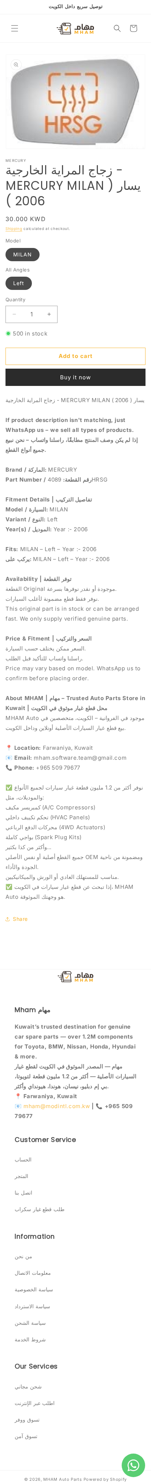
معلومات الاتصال (33, 1273)
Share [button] (20, 919)
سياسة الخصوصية (34, 1289)
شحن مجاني (28, 1386)
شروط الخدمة (30, 1339)
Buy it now (75, 377)
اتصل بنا (23, 1192)
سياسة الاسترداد (32, 1306)
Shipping (13, 228)
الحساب (23, 1159)
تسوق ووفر (27, 1419)
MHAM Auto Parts (62, 1479)
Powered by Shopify (105, 1479)
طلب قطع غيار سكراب (40, 1209)
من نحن (23, 1256)
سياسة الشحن (30, 1323)
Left (18, 283)
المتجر (21, 1176)
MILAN (22, 254)
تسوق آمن (26, 1436)
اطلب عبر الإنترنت (35, 1403)
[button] (15, 28)
